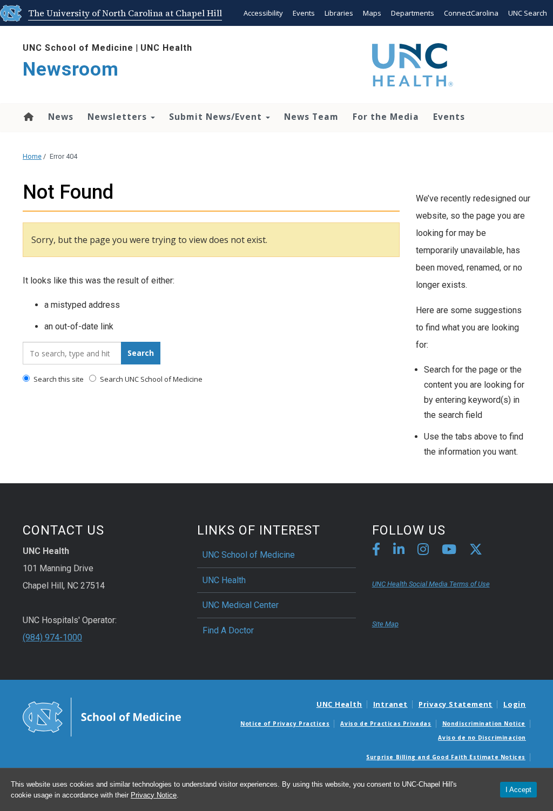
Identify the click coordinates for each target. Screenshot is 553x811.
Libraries (339, 13)
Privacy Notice (154, 795)
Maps (372, 13)
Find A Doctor (228, 630)
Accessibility (263, 13)
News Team (311, 117)
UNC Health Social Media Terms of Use (431, 584)
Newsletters (118, 117)
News (60, 117)
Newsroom (71, 69)
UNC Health (166, 48)
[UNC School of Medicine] (102, 716)
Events (304, 13)
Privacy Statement (456, 704)
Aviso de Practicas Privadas (385, 723)
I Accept (518, 790)
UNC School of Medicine (78, 48)
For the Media (386, 117)
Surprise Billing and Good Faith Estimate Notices (445, 757)
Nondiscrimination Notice (483, 723)
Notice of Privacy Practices (284, 723)
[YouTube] (449, 551)
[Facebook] (376, 551)
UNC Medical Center (241, 605)
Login (514, 704)
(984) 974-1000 (52, 637)
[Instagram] (423, 551)
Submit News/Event (217, 117)
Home (28, 117)
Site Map (385, 624)
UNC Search (527, 13)
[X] (475, 551)
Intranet (390, 704)
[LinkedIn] (398, 551)
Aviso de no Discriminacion (482, 737)
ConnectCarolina (471, 13)
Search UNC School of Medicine (150, 379)
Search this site (58, 379)
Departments (412, 13)
